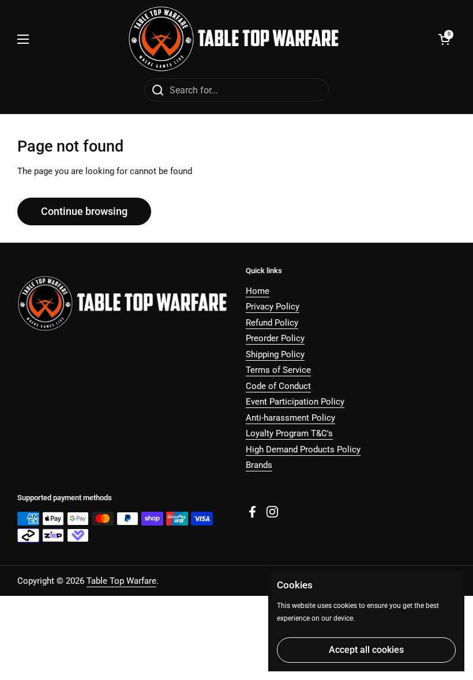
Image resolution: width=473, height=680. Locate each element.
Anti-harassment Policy (290, 418)
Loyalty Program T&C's (289, 433)
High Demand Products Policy (303, 449)
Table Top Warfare (121, 581)
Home (257, 291)
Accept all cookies (366, 649)
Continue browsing (84, 211)
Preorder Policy (275, 338)
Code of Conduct (278, 386)
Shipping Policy (275, 354)
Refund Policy (272, 323)
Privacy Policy (272, 306)
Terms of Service (278, 370)
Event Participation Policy (295, 401)
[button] (444, 39)
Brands (259, 465)
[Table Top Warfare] (233, 39)
